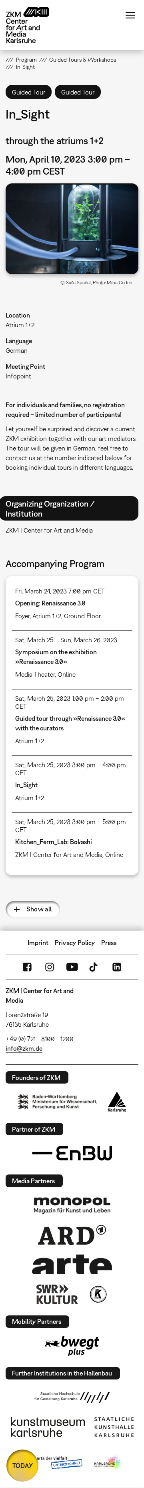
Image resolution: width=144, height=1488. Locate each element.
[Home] (34, 25)
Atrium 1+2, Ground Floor (66, 615)
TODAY (22, 1465)
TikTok (94, 967)
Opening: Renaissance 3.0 (50, 603)
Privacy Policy (75, 942)
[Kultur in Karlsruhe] (98, 1294)
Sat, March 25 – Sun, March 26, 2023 (66, 639)
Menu (130, 15)
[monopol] (72, 1205)
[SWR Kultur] (57, 1294)
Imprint (38, 942)
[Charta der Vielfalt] (51, 1463)
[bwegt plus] (72, 1346)
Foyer (22, 615)
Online (67, 674)
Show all (39, 909)
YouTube (72, 967)
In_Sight (26, 784)
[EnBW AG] (72, 1153)
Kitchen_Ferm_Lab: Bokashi (53, 841)
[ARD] (72, 1235)
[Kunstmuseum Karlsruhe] (48, 1427)
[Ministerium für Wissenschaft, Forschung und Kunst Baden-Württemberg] (58, 1101)
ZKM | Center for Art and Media (58, 854)
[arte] (72, 1264)
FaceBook (27, 967)
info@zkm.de (24, 1048)
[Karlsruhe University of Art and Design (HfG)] (72, 1397)
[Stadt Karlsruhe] (117, 1102)
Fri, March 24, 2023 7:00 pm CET (60, 591)
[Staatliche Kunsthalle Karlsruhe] (114, 1427)
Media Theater (35, 674)
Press (108, 942)
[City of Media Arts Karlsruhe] (108, 1463)
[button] (72, 228)
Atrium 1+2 (20, 324)
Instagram (50, 967)
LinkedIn (117, 967)
